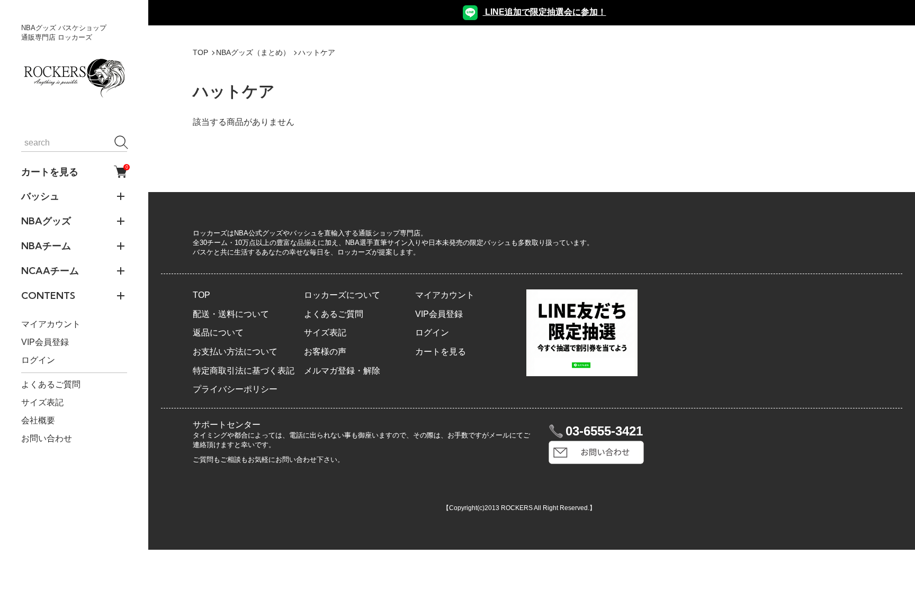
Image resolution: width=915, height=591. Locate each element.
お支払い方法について (235, 351)
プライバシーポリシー (235, 389)
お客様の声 (325, 351)
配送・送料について (231, 314)
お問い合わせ (46, 438)
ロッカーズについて (342, 294)
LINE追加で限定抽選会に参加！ (544, 11)
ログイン (38, 360)
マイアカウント (50, 324)
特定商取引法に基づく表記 (243, 370)
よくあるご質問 (50, 384)
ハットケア (316, 52)
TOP (200, 52)
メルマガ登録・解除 (342, 370)
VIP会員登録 (45, 342)
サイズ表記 (42, 402)
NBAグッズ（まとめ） (253, 52)
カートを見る (74, 171)
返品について (218, 332)
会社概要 (38, 420)
